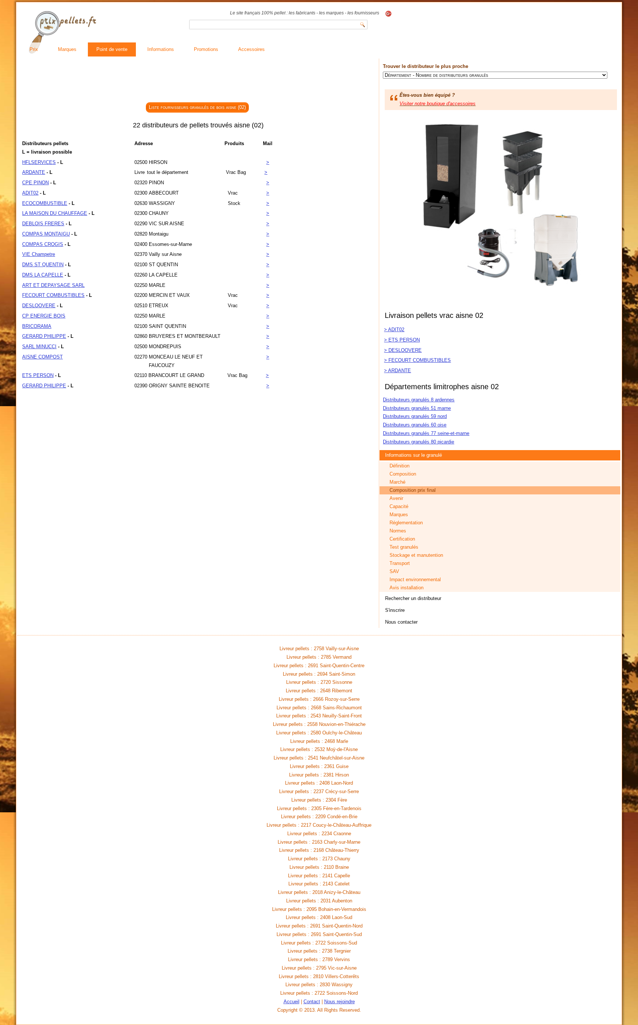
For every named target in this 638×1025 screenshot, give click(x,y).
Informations (160, 49)
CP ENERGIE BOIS (43, 316)
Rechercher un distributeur (413, 598)
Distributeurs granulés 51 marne (417, 408)
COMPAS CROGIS (42, 244)
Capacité (399, 506)
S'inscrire (395, 610)
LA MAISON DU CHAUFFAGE (54, 213)
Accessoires (251, 49)
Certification (402, 539)
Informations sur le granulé (413, 455)
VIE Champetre (38, 254)
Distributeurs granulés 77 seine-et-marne (426, 433)
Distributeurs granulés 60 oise (414, 425)
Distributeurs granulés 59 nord (415, 416)
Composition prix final (413, 490)
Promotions (206, 49)
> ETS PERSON (402, 340)
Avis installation (406, 587)
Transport (400, 563)
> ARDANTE (397, 370)
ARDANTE (33, 172)
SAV (394, 571)
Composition (403, 474)
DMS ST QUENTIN (43, 264)
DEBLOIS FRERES (43, 223)
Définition (399, 466)
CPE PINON (35, 182)
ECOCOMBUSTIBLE (44, 203)
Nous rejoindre (339, 1001)
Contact (311, 1001)
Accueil (291, 1001)
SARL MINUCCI (39, 346)
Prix (34, 49)
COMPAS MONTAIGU (46, 234)
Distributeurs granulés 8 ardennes (419, 399)
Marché (397, 482)
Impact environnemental (415, 579)
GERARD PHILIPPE (44, 336)
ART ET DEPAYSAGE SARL (53, 285)
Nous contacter (401, 622)
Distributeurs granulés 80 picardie (418, 442)
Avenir (396, 498)
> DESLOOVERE (403, 350)
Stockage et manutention (416, 555)
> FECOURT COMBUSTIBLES (417, 360)
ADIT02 (30, 193)
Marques (67, 49)
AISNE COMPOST (42, 357)
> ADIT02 (394, 329)
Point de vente (111, 49)
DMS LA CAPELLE (42, 275)
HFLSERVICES (39, 162)
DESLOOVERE (38, 305)
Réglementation (406, 522)
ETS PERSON (38, 375)
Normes (398, 531)
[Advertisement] (198, 80)
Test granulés (404, 547)
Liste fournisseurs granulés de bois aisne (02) (197, 107)
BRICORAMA (36, 326)
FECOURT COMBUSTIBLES (53, 295)
